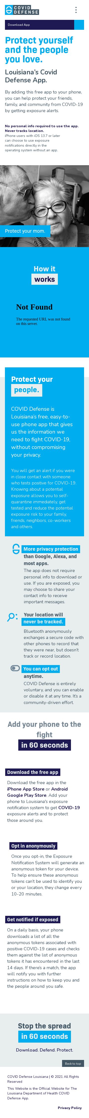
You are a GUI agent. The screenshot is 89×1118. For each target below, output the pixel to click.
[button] (44, 25)
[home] (22, 10)
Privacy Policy (70, 1108)
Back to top (73, 1064)
